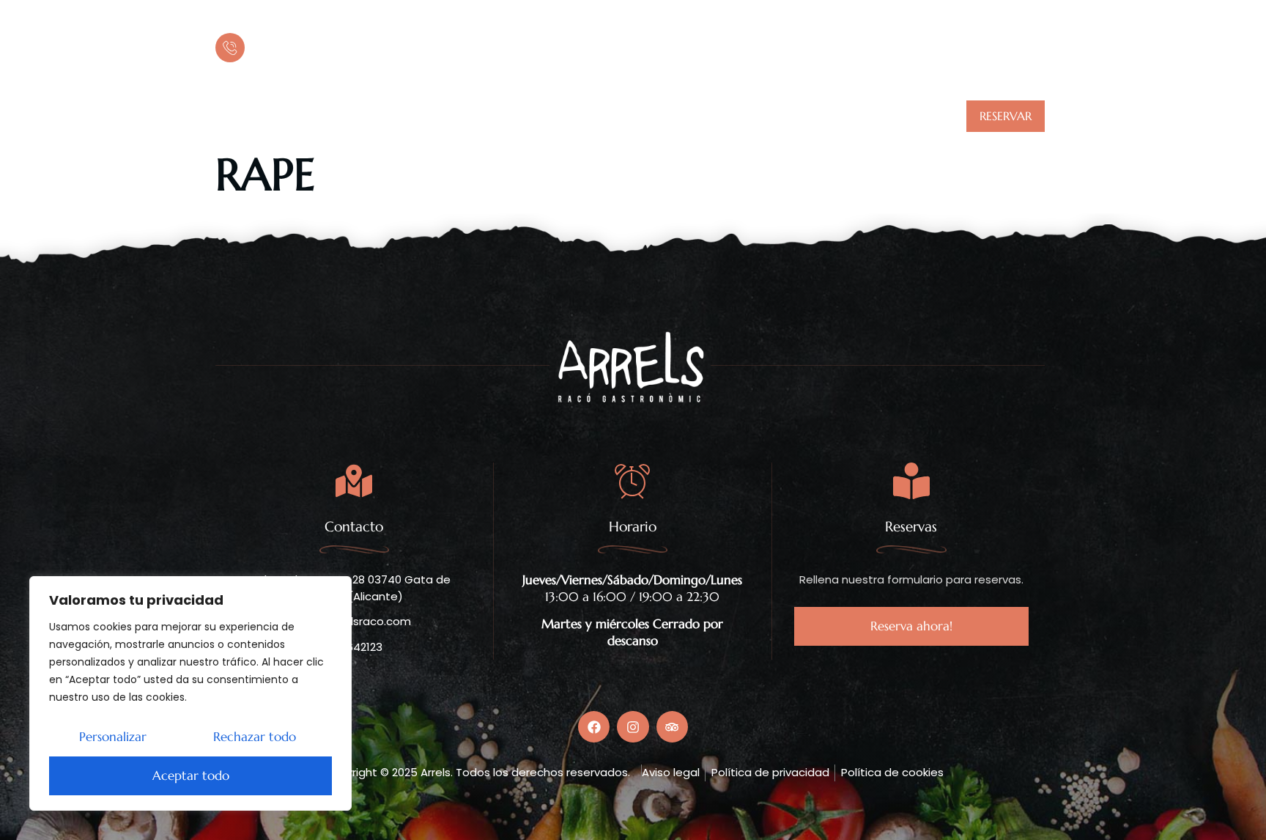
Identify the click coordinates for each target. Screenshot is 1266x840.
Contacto (849, 116)
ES (1022, 43)
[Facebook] (227, 116)
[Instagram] (250, 116)
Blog (780, 116)
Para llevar (709, 116)
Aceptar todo (190, 775)
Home (437, 116)
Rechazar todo (254, 737)
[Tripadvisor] (274, 116)
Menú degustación (598, 116)
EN (1038, 43)
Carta (500, 116)
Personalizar (113, 737)
